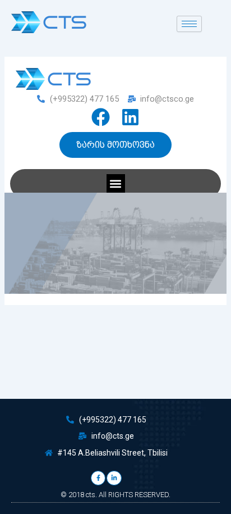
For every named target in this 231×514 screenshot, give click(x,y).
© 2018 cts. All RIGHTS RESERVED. (115, 494)
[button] (116, 183)
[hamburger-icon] (189, 24)
